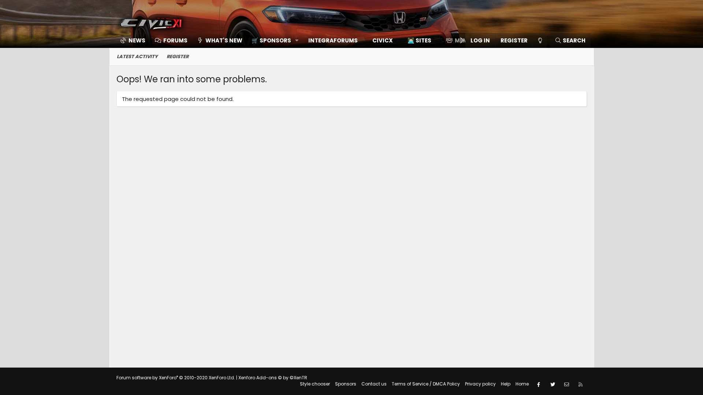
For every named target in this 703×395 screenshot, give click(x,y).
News (137, 40)
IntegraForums (333, 40)
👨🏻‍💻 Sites (419, 40)
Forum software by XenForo (175, 378)
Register (178, 56)
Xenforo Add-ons (272, 378)
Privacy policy (480, 384)
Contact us (374, 384)
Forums (175, 40)
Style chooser (315, 384)
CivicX (382, 40)
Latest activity (137, 56)
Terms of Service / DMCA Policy (426, 384)
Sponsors (345, 384)
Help (505, 384)
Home (522, 384)
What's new (223, 40)
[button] (272, 40)
